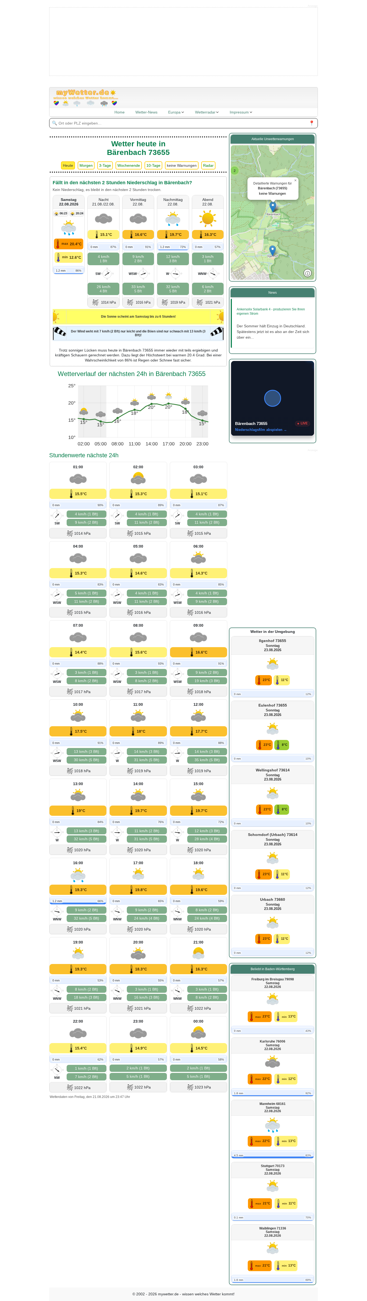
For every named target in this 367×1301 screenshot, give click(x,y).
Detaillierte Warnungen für (272, 189)
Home (119, 112)
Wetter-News (146, 112)
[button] (234, 170)
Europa (174, 112)
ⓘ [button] (307, 273)
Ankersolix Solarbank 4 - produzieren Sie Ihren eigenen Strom (271, 311)
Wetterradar (205, 112)
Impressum (239, 112)
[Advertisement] (183, 41)
